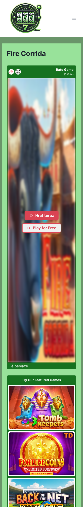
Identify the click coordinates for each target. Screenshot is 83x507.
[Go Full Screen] (18, 72)
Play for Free (44, 228)
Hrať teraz (44, 215)
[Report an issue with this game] (11, 72)
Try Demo (41, 407)
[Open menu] (74, 18)
